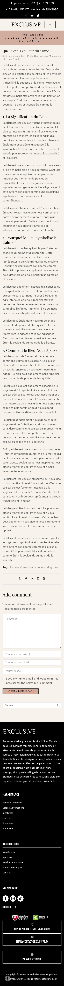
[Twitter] (21, 579)
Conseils (25, 567)
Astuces (14, 567)
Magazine (52, 567)
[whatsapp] (38, 579)
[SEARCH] (58, 705)
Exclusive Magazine (49, 56)
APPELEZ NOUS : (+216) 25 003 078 (32, 929)
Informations (38, 567)
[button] (50, 24)
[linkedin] (32, 579)
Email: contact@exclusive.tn (32, 941)
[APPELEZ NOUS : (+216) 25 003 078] (32, 924)
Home (24, 34)
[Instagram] (32, 15)
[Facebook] (26, 15)
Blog (32, 34)
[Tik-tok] (38, 15)
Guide (40, 34)
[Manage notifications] (7, 978)
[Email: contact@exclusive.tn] (32, 936)
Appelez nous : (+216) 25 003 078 (32, 3)
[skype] (43, 579)
